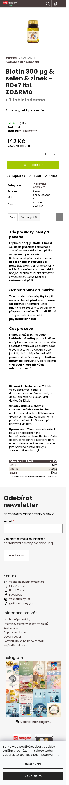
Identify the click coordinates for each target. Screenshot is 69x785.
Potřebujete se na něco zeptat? (24, 641)
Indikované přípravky (39, 185)
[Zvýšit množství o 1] (54, 154)
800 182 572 (16, 590)
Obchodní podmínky (17, 619)
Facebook (15, 594)
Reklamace (11, 628)
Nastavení (33, 764)
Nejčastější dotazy (15, 645)
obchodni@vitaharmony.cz (26, 582)
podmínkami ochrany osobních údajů (29, 543)
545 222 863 (17, 586)
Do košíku (36, 165)
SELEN (13, 472)
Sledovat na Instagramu (35, 722)
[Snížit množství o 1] (36, 154)
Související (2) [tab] (30, 217)
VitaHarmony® (28, 131)
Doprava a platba (15, 632)
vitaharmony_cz (19, 599)
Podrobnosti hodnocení (22, 62)
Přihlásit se (16, 555)
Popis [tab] (13, 217)
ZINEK (12, 465)
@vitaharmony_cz (21, 603)
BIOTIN (13, 469)
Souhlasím (33, 776)
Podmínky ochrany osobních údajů (26, 624)
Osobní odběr (12, 636)
